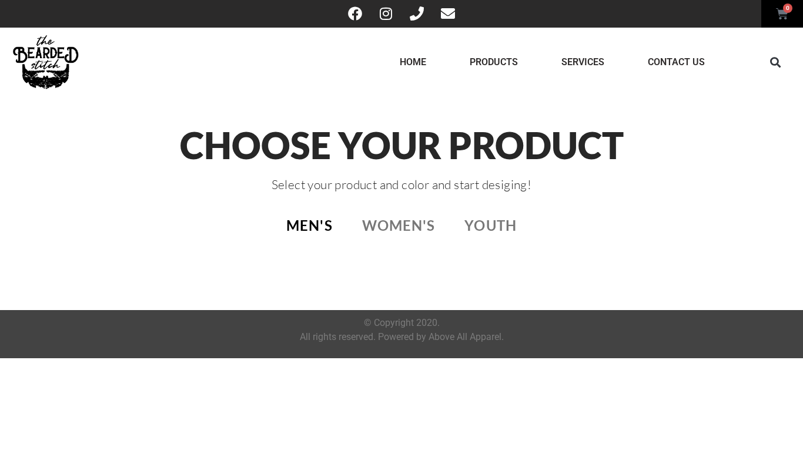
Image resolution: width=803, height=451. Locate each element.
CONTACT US (676, 62)
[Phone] (417, 13)
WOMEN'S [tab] (399, 225)
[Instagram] (386, 13)
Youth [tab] (490, 225)
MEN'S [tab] (309, 225)
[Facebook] (355, 13)
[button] (775, 62)
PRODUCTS (494, 62)
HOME (413, 62)
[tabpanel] (401, 265)
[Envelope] (447, 13)
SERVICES (582, 62)
